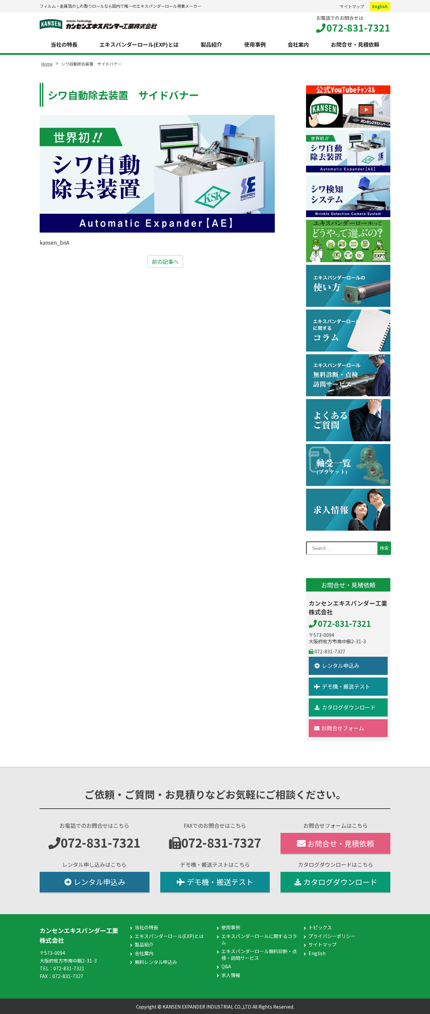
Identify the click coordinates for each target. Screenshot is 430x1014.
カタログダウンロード (349, 707)
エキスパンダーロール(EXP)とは (139, 44)
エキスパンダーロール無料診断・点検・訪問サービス (259, 954)
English (380, 6)
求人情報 (230, 975)
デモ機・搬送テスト (346, 686)
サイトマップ (352, 6)
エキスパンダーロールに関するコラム (259, 939)
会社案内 (298, 44)
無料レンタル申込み (156, 962)
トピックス (320, 927)
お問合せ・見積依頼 (355, 44)
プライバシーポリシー (331, 936)
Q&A (226, 966)
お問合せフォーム (342, 728)
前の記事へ (165, 261)
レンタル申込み (340, 665)
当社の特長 (64, 44)
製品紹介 (211, 44)
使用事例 (255, 44)
